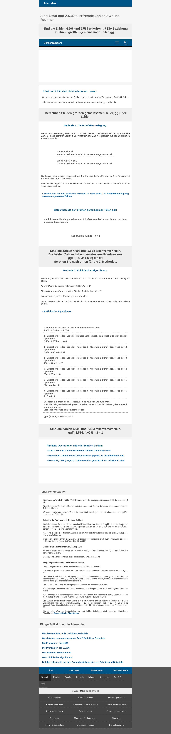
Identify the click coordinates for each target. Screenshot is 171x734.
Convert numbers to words (116, 704)
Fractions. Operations (54, 704)
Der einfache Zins (116, 725)
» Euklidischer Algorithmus (56, 311)
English (56, 677)
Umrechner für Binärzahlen (85, 718)
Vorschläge (74, 670)
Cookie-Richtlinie (120, 670)
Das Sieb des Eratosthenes (56, 652)
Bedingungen (97, 670)
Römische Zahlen (85, 698)
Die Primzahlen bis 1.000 (55, 643)
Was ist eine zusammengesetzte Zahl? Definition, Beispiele (73, 638)
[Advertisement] (85, 66)
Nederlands (104, 677)
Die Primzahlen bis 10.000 (56, 648)
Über (51, 670)
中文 (43, 684)
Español (67, 677)
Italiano (91, 677)
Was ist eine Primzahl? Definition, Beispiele (65, 633)
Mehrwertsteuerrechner (54, 725)
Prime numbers (54, 698)
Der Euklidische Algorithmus (57, 657)
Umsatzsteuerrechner (85, 725)
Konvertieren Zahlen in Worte (85, 704)
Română (117, 677)
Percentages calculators (116, 711)
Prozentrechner (85, 711)
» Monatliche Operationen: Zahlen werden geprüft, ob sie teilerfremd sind (85, 455)
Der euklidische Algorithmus (66, 613)
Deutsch (44, 677)
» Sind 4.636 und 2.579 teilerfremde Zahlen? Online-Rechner (79, 450)
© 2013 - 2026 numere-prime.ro (85, 691)
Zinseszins (116, 718)
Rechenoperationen (54, 711)
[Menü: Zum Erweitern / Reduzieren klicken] (118, 42)
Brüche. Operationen (116, 698)
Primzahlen (50, 3)
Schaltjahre (54, 718)
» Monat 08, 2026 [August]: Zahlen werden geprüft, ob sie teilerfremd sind (85, 460)
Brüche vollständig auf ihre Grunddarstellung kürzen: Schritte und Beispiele (82, 662)
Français (80, 677)
